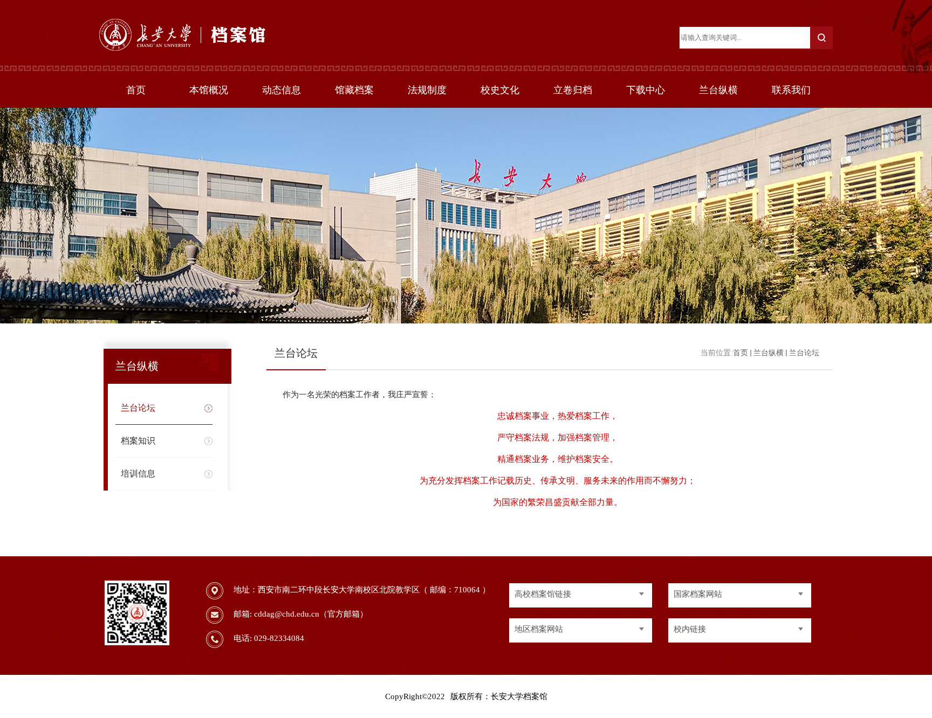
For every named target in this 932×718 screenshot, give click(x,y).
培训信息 (138, 473)
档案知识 (138, 440)
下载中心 (645, 90)
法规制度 (427, 90)
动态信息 (281, 90)
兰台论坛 (138, 407)
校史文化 (500, 90)
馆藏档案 (354, 90)
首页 (136, 90)
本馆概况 (208, 90)
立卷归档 (572, 90)
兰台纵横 (718, 90)
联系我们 (791, 90)
